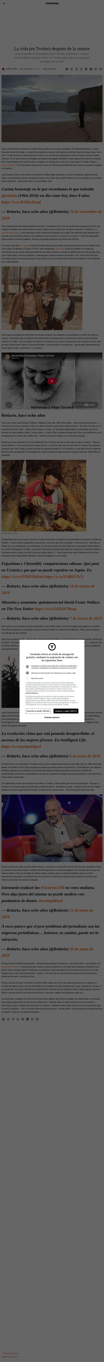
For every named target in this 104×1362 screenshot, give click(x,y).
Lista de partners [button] (32, 693)
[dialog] (52, 681)
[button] (52, 678)
